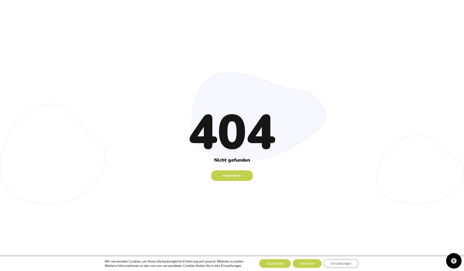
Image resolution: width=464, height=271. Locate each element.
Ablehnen (307, 263)
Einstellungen (341, 263)
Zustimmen (274, 263)
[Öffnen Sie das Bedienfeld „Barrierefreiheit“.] (454, 261)
